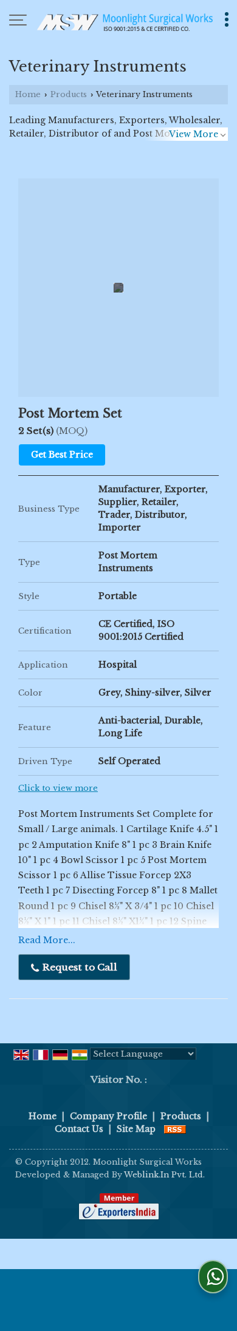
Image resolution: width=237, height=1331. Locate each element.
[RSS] (175, 1128)
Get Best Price (62, 454)
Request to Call (78, 967)
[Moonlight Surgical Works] (124, 21)
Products (68, 94)
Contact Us (79, 1128)
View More (193, 134)
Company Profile (108, 1116)
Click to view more (58, 788)
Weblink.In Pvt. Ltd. (164, 1174)
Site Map (136, 1128)
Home (28, 94)
